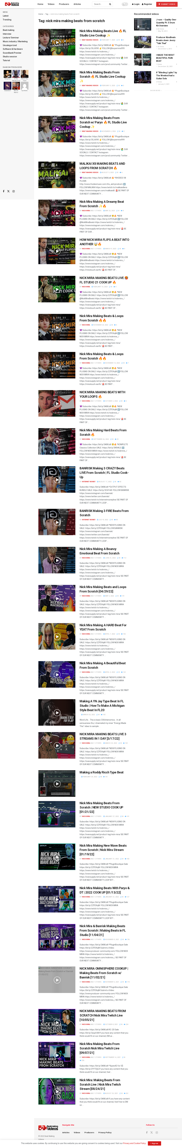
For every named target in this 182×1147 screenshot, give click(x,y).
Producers (64, 4)
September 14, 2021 (113, 1057)
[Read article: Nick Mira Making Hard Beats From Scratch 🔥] (56, 441)
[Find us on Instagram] (14, 191)
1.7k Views (160, 47)
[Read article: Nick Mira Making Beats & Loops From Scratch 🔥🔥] (56, 327)
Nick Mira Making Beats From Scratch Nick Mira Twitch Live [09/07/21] (99, 1048)
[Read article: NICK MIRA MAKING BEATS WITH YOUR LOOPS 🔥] (56, 403)
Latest (5, 16)
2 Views (159, 82)
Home (40, 4)
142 (103, 715)
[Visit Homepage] (17, 4)
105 (124, 634)
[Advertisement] (17, 142)
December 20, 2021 (165, 66)
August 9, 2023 (107, 172)
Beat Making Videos (90, 40)
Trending (7, 20)
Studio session (10, 56)
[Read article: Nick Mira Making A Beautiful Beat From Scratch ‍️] (56, 674)
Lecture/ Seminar (11, 37)
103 (126, 743)
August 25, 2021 (111, 1093)
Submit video (168, 4)
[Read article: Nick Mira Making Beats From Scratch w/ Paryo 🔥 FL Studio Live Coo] (56, 129)
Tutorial (6, 60)
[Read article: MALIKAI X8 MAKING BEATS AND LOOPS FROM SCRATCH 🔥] (56, 175)
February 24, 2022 (89, 777)
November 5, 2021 (112, 982)
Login (136, 4)
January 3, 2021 (163, 84)
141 (106, 777)
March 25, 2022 (88, 715)
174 (128, 982)
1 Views (159, 64)
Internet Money (88, 482)
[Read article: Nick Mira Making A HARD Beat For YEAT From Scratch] (56, 636)
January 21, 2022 (112, 859)
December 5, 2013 (165, 49)
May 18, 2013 (162, 31)
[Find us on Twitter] (8, 191)
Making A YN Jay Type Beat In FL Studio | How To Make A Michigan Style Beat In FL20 (102, 705)
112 (124, 558)
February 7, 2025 (108, 40)
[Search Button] (110, 4)
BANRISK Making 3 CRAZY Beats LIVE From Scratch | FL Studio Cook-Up (104, 472)
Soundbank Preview (12, 53)
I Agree (154, 1143)
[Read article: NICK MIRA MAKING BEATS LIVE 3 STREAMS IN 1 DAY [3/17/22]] (56, 745)
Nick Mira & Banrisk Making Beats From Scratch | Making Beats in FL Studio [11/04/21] (103, 930)
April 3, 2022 (110, 672)
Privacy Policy (104, 1132)
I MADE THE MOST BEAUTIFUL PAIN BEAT (165, 58)
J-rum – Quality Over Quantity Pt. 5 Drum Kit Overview (166, 22)
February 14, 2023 (100, 287)
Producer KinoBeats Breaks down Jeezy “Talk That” (166, 40)
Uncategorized (10, 45)
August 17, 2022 (104, 482)
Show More (155, 90)
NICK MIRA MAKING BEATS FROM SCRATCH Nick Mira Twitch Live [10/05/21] (103, 1015)
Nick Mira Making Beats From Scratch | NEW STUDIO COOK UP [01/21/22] (101, 807)
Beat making (8, 30)
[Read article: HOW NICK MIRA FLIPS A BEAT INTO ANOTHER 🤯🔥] (56, 251)
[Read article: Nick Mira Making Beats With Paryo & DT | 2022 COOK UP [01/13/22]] (56, 899)
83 (117, 520)
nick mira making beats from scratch (64, 14)
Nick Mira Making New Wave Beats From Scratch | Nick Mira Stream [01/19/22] (103, 850)
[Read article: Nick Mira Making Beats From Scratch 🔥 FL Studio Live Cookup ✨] (56, 83)
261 (126, 1093)
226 (82, 1060)
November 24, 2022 (100, 325)
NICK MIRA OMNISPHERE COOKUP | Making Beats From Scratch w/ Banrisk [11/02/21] (104, 973)
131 (122, 596)
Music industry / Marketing (15, 41)
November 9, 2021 (112, 939)
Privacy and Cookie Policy (134, 1143)
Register (148, 4)
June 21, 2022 (110, 558)
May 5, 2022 (109, 596)
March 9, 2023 (110, 249)
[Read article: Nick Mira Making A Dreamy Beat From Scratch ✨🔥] (56, 213)
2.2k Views (160, 29)
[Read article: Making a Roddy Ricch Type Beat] (56, 783)
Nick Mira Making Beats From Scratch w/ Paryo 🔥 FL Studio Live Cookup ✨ (103, 122)
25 (117, 439)
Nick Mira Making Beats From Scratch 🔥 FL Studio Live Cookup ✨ (102, 77)
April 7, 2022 (110, 634)
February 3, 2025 (108, 85)
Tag (46, 14)
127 (127, 897)
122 (124, 672)
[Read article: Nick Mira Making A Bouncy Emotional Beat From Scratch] (56, 560)
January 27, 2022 (112, 816)
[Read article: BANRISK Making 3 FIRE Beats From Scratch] (56, 522)
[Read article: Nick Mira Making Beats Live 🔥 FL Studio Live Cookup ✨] (56, 42)
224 (126, 1024)
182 (127, 859)
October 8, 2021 (111, 1024)
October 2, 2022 (111, 401)
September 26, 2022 (101, 439)
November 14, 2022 (112, 363)
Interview (7, 34)
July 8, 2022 (103, 520)
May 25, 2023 (110, 211)
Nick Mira (86, 211)
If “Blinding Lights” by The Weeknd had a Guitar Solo (166, 75)
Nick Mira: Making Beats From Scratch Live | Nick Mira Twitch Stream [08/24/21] (100, 1084)
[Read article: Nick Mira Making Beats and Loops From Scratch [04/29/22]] (56, 598)
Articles (77, 4)
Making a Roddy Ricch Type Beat (102, 772)
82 (120, 482)
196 (128, 939)
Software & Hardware (13, 49)
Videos (51, 4)
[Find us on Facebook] (3, 191)
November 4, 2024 (108, 131)
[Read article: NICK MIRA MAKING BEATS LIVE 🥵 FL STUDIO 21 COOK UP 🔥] (56, 289)
